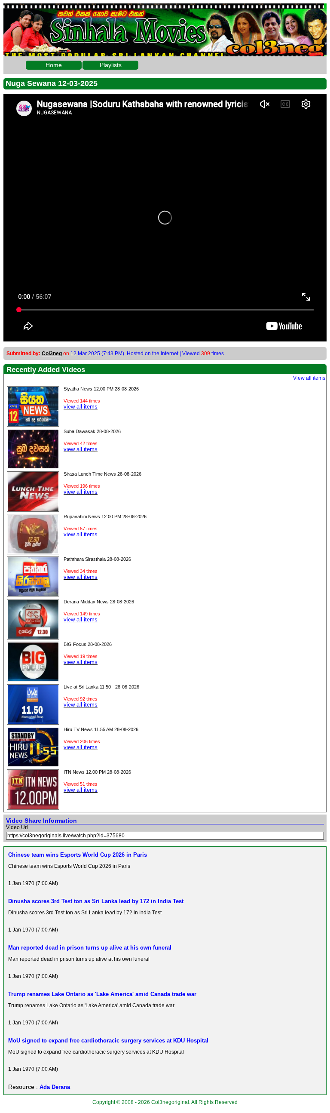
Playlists (111, 64)
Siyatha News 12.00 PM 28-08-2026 (101, 388)
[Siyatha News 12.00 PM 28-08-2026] (33, 423)
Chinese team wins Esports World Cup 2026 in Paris (77, 855)
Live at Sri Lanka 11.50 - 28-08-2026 (101, 686)
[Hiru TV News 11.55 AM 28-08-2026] (33, 764)
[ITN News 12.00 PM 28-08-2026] (33, 806)
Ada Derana (55, 1087)
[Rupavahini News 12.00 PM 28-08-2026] (33, 551)
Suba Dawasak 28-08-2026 (92, 431)
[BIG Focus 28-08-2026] (33, 679)
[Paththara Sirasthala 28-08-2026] (33, 593)
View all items (309, 378)
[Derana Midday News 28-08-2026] (33, 636)
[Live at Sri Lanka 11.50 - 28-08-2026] (33, 721)
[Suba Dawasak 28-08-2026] (33, 466)
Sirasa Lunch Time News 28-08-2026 (102, 474)
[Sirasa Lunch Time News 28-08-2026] (33, 508)
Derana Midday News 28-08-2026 (99, 601)
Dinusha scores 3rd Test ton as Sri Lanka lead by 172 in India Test (95, 901)
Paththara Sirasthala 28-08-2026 (97, 559)
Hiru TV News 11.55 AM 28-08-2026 (101, 729)
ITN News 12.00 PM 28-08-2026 (97, 772)
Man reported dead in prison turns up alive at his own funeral (89, 947)
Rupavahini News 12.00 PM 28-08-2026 (105, 516)
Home (54, 64)
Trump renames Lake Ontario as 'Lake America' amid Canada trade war (102, 994)
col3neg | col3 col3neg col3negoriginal (165, 10)
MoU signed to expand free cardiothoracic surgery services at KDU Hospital (108, 1040)
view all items (81, 406)
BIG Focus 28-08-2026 (88, 644)
